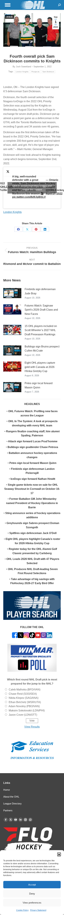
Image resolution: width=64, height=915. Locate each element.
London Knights (22, 72)
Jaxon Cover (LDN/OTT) (23, 714)
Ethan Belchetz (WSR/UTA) (25, 702)
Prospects (36, 72)
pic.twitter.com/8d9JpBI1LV (29, 197)
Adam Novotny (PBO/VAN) (24, 706)
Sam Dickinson (48, 72)
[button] (59, 854)
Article (9, 17)
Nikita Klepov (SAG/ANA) (23, 697)
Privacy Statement (38, 910)
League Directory (12, 803)
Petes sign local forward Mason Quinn (39, 385)
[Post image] (12, 293)
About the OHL (11, 796)
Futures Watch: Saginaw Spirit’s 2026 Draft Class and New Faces (41, 309)
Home (6, 789)
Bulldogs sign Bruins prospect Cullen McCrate (42, 348)
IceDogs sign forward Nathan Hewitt (33, 478)
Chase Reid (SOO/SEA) (23, 693)
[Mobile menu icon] (7, 5)
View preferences (32, 902)
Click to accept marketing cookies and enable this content (32, 187)
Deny (32, 893)
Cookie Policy (22, 910)
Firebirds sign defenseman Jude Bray (40, 291)
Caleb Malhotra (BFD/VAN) (24, 689)
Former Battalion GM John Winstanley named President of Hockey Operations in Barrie (32, 503)
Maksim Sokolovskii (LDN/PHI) (27, 710)
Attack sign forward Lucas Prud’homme (32, 441)
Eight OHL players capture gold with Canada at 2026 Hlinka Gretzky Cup (40, 366)
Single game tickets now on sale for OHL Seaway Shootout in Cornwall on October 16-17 (32, 489)
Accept (32, 884)
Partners (7, 810)
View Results (32, 726)
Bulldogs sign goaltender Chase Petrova (33, 447)
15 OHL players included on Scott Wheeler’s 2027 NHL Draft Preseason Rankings (41, 330)
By (22, 66)
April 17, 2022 (54, 193)
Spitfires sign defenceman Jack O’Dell (32, 533)
